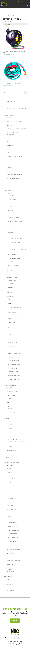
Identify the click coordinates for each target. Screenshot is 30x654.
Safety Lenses (10, 557)
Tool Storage (8, 576)
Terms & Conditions (11, 638)
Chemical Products (9, 165)
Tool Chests (9, 579)
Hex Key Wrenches (14, 360)
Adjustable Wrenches (15, 353)
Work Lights (9, 432)
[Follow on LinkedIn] (17, 649)
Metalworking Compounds (14, 178)
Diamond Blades (16, 242)
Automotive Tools (9, 115)
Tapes (7, 402)
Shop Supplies (8, 569)
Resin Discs (12, 214)
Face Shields (9, 505)
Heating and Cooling (12, 391)
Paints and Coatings (12, 182)
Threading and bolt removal (14, 156)
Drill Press (9, 446)
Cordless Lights (10, 421)
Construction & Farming (13, 439)
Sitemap (22, 638)
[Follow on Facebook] (13, 649)
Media (10, 206)
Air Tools (7, 99)
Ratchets (9, 327)
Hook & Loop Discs (14, 203)
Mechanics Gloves (14, 530)
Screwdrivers (10, 331)
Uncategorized (8, 584)
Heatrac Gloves (13, 526)
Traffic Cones (10, 564)
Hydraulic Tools (11, 450)
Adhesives (9, 167)
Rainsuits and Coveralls (13, 549)
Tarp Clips (11, 408)
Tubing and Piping (11, 160)
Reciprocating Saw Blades (19, 249)
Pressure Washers (11, 395)
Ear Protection (10, 502)
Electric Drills (13, 478)
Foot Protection (11, 516)
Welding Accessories (12, 590)
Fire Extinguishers (11, 509)
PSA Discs (11, 210)
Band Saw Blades (16, 235)
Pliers (8, 299)
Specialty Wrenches (14, 375)
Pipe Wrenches (13, 368)
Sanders (11, 486)
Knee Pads (9, 546)
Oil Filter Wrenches (14, 364)
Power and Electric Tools (11, 462)
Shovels (8, 399)
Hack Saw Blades (16, 246)
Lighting (6, 418)
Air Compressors (11, 101)
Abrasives (9, 193)
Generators (9, 465)
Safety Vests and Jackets (13, 560)
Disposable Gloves (14, 522)
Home (4, 15)
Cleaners (9, 171)
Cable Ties (9, 388)
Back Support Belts (11, 498)
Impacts (8, 469)
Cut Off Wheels (13, 254)
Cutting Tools (10, 230)
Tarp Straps (12, 412)
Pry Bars (11, 287)
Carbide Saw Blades (17, 238)
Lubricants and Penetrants (14, 174)
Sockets (8, 334)
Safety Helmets (10, 553)
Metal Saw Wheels (14, 265)
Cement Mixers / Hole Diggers (17, 442)
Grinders (11, 482)
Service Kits (9, 149)
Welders (6, 588)
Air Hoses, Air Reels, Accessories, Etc (16, 105)
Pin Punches (12, 315)
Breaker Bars (12, 280)
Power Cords (10, 571)
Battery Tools (10, 118)
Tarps (8, 406)
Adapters (9, 226)
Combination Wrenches (15, 357)
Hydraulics (9, 138)
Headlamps (9, 428)
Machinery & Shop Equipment (12, 437)
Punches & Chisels (11, 312)
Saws (10, 489)
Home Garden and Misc (10, 385)
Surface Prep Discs (14, 217)
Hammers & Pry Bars (12, 277)
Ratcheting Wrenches (15, 371)
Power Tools (10, 472)
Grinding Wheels (13, 199)
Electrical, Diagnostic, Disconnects (16, 129)
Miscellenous (10, 296)
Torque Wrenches (14, 379)
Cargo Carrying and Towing (14, 121)
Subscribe (15, 620)
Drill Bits (9, 270)
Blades (11, 232)
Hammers (11, 284)
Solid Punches (13, 322)
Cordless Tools (13, 475)
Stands (8, 152)
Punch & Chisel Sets (14, 318)
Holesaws (11, 262)
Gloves (8, 520)
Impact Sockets (13, 346)
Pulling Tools (10, 303)
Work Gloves (12, 541)
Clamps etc (9, 125)
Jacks (7, 141)
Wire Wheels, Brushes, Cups (16, 221)
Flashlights (9, 424)
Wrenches (9, 351)
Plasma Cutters (10, 454)
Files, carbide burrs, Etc (15, 258)
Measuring (9, 292)
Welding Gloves (13, 537)
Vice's (7, 457)
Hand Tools (7, 191)
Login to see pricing (8, 54)
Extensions (9, 274)
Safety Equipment (9, 496)
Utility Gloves (13, 533)
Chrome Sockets (13, 342)
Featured (6, 187)
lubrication (9, 145)
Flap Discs (11, 195)
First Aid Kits (9, 513)
